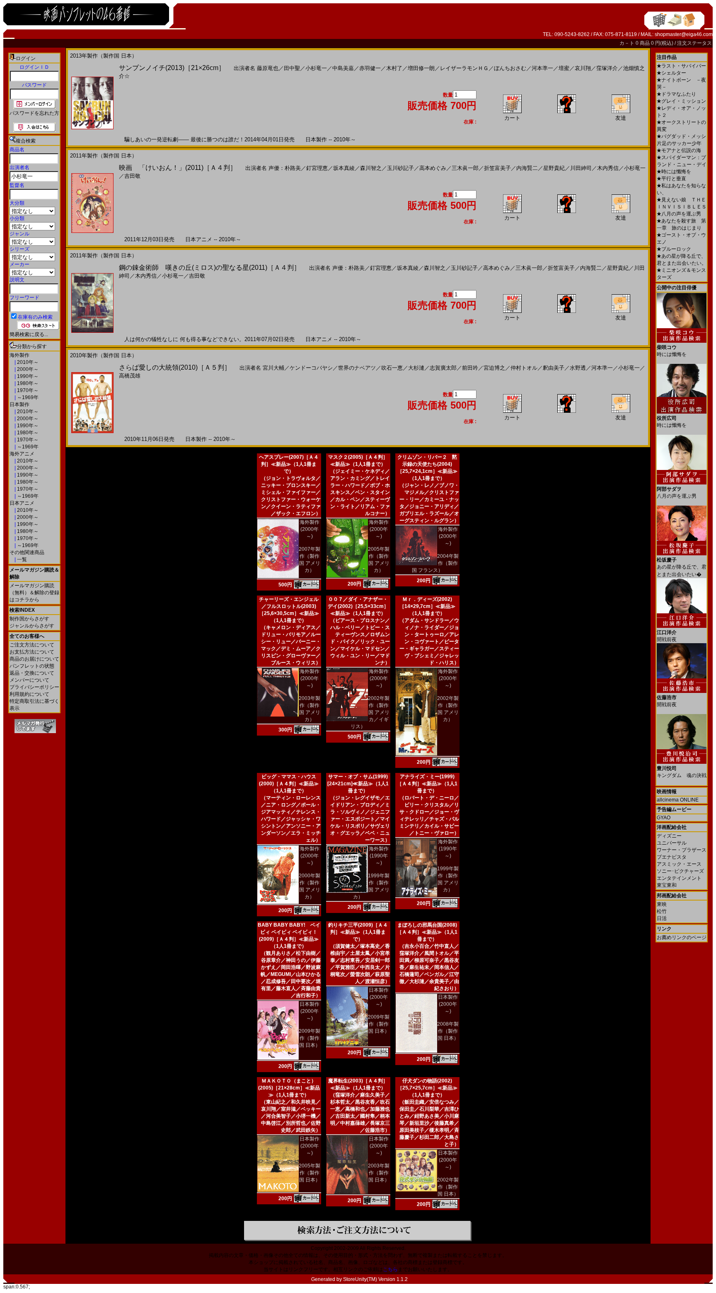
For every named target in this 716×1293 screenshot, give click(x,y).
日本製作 (19, 404)
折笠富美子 (497, 168)
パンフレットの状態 (32, 666)
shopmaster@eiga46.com (684, 34)
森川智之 (371, 168)
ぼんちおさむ (510, 68)
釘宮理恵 (317, 168)
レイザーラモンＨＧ (464, 68)
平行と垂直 (671, 179)
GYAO (663, 818)
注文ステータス (694, 43)
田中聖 (292, 68)
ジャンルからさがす (32, 626)
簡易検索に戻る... (29, 334)
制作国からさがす (29, 619)
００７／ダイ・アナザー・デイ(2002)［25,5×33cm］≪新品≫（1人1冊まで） (358, 606)
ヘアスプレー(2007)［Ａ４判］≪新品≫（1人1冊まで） (289, 464)
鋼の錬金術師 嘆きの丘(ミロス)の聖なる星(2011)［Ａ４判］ (209, 267)
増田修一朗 (421, 68)
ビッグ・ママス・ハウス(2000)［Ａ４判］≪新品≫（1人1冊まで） (289, 784)
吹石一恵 (392, 368)
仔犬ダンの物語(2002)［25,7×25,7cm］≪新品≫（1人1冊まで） (427, 1088)
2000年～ (27, 369)
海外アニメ (22, 454)
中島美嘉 (343, 68)
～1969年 (27, 397)
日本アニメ (22, 503)
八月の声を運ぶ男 (679, 214)
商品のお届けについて (34, 659)
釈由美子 (553, 368)
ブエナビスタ (672, 857)
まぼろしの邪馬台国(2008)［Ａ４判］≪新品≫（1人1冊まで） (427, 932)
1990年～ (27, 376)
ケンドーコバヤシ (311, 368)
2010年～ (27, 362)
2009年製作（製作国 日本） (309, 1038)
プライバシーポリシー (34, 687)
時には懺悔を (674, 171)
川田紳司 (581, 168)
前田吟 (470, 368)
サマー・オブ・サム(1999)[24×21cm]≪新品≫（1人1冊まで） (358, 784)
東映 (662, 904)
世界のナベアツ (357, 368)
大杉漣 (416, 368)
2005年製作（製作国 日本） (309, 1173)
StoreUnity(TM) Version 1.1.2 (375, 1279)
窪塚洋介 (607, 68)
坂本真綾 (344, 168)
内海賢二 (527, 168)
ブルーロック (674, 249)
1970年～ (27, 390)
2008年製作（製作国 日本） (448, 1031)
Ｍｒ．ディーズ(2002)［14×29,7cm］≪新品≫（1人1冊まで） (427, 606)
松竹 (662, 911)
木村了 (394, 68)
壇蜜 (564, 68)
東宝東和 (667, 885)
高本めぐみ (432, 168)
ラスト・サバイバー (681, 66)
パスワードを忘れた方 (34, 113)
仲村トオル (523, 368)
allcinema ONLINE (678, 800)
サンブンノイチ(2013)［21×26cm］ (172, 67)
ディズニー (669, 836)
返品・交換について (32, 673)
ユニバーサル (672, 843)
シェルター (671, 73)
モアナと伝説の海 (679, 150)
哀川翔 (583, 68)
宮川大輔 (273, 368)
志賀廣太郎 (443, 368)
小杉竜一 (316, 68)
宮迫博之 (494, 368)
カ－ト (627, 43)
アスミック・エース (679, 864)
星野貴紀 (554, 168)
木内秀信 (608, 168)
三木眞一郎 (465, 168)
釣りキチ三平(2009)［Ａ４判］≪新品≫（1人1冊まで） (358, 932)
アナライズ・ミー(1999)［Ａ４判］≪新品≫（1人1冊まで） (427, 784)
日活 (662, 918)
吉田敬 (132, 176)
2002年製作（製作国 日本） (448, 1187)
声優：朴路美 (284, 168)
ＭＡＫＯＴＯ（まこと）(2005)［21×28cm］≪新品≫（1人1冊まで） (289, 1088)
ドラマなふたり (676, 94)
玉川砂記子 (400, 168)
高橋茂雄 (129, 376)
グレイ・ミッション (681, 101)
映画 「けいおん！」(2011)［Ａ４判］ (178, 167)
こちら (390, 1269)
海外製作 (19, 355)
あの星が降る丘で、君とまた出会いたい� (681, 567)
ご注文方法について (32, 645)
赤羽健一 (370, 68)
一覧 (21, 559)
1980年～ (27, 383)
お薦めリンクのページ (681, 937)
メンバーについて (29, 680)
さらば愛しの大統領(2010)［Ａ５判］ (175, 367)
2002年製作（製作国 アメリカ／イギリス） (370, 712)
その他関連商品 (27, 552)
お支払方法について (32, 652)
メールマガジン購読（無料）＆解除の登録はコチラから (34, 593)
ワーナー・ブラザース (681, 850)
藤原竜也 (267, 68)
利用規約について (29, 694)
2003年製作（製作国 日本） (378, 1173)
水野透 (578, 368)
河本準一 (542, 68)
